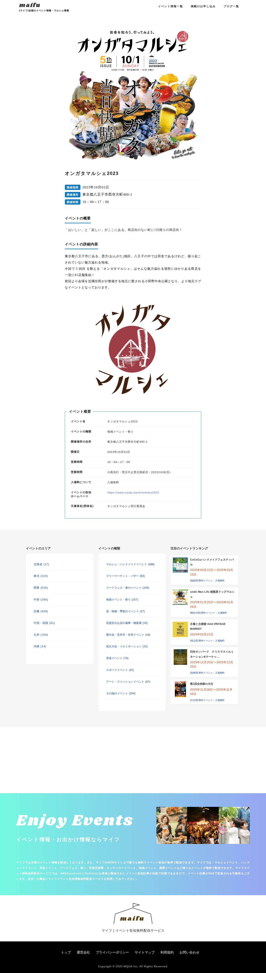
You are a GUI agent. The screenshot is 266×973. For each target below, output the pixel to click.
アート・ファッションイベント (128, 681)
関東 (41, 587)
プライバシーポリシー (112, 952)
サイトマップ (145, 952)
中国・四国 (44, 622)
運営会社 (83, 952)
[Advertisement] (46, 746)
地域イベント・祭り (122, 599)
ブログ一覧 (231, 6)
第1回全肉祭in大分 (201, 683)
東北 (41, 575)
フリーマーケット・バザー (125, 575)
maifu (30, 5)
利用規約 (167, 952)
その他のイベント (121, 693)
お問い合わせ (189, 952)
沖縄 (40, 646)
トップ (66, 952)
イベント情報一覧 (170, 6)
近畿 (41, 611)
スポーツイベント (120, 669)
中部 (41, 599)
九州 (41, 634)
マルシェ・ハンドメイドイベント (130, 564)
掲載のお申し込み (203, 6)
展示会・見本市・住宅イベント (128, 634)
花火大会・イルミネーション (127, 646)
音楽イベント (117, 658)
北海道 (41, 564)
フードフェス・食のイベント (127, 587)
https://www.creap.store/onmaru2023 (133, 492)
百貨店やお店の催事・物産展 (127, 622)
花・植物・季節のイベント (125, 611)
